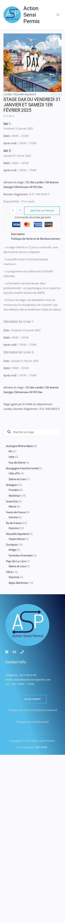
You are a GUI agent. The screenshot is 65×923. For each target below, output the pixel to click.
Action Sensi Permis (31, 14)
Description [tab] (18, 234)
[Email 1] (14, 652)
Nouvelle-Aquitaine (24, 94)
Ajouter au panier (42, 210)
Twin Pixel (40, 747)
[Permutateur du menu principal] (58, 14)
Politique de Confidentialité (32, 722)
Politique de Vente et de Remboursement (32, 710)
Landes (7, 94)
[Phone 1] (22, 652)
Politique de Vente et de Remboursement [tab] (35, 238)
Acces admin (32, 699)
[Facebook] (6, 652)
